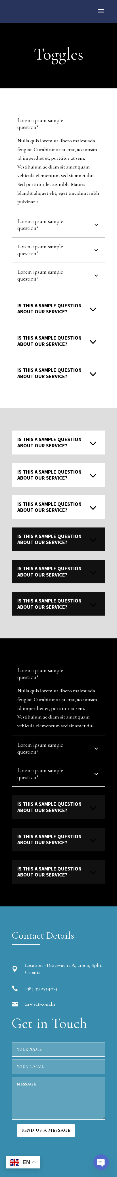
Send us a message (46, 1130)
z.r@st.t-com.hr (40, 1004)
